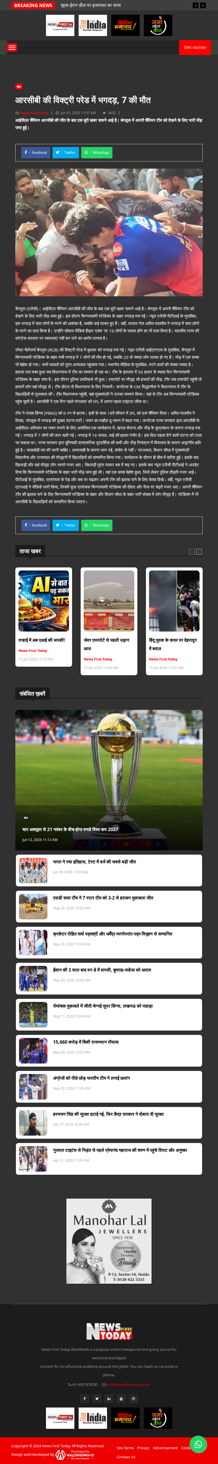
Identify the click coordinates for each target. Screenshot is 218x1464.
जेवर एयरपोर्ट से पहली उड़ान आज (106, 644)
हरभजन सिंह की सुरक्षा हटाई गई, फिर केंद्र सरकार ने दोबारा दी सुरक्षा (108, 1114)
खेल (19, 87)
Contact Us (126, 1456)
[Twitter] (96, 1398)
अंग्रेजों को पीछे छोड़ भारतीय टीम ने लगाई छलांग (91, 1078)
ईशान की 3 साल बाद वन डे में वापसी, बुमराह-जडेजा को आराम (102, 970)
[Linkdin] (109, 1398)
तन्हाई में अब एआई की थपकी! (41, 640)
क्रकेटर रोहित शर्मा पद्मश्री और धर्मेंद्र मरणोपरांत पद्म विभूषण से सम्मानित (112, 934)
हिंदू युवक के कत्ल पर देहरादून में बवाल (173, 644)
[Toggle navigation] (12, 47)
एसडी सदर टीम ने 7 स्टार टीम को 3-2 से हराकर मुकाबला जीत (103, 898)
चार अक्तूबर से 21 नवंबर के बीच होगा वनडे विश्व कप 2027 (70, 829)
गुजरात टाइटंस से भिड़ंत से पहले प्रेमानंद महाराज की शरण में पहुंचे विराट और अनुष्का (120, 1150)
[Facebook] (84, 1398)
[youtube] (121, 1398)
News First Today (34, 112)
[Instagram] (133, 1398)
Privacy (143, 1447)
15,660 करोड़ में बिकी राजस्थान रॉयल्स (86, 1042)
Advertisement (165, 1447)
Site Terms (125, 1447)
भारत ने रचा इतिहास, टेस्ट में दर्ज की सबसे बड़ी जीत (94, 862)
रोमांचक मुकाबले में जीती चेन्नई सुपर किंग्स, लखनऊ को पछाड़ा (103, 1006)
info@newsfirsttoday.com (128, 1384)
